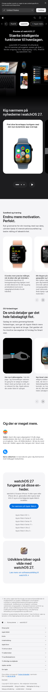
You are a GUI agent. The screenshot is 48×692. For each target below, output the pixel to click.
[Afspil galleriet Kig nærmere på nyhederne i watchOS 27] (32, 185)
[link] (24, 24)
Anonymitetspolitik (7, 686)
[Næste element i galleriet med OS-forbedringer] (43, 401)
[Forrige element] (2, 24)
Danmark (4, 680)
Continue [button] (41, 10)
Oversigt (28, 689)
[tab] (21, 184)
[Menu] (45, 18)
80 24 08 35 (11, 676)
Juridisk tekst (20, 689)
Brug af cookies (20, 686)
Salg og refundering (8, 689)
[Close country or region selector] (45, 3)
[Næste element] (46, 24)
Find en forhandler (23, 674)
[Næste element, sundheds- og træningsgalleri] (43, 300)
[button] (18, 10)
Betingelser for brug (33, 686)
